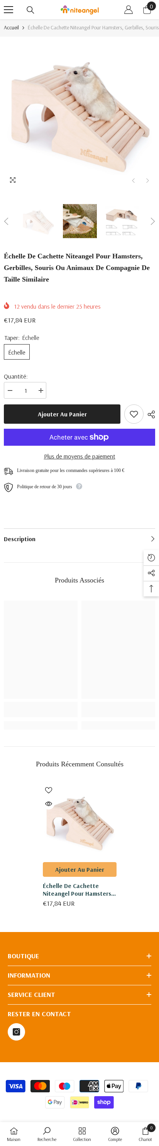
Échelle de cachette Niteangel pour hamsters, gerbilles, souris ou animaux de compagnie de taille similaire (79, 889)
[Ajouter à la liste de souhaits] (134, 414)
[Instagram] (16, 1032)
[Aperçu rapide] (48, 804)
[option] (79, 112)
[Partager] (149, 414)
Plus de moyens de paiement (79, 456)
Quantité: (16, 376)
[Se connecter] (128, 9)
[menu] (8, 9)
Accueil (11, 27)
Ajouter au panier (62, 414)
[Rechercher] (30, 10)
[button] (133, 180)
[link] (41, 709)
